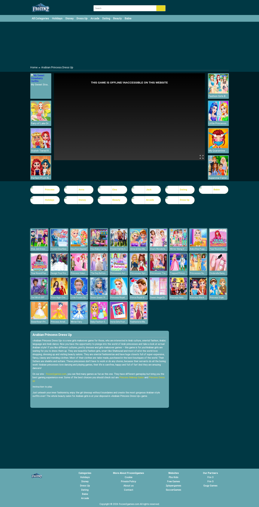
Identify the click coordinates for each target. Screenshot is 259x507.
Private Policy (128, 481)
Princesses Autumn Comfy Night (126, 273)
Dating (106, 18)
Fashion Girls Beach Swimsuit (218, 96)
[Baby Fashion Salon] (99, 318)
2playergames (173, 485)
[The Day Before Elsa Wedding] (99, 269)
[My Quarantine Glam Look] (218, 147)
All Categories (40, 18)
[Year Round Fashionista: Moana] (39, 269)
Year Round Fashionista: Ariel (224, 249)
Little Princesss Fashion (218, 123)
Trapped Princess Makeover (183, 273)
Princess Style (217, 297)
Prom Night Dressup (60, 297)
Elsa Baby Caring (98, 249)
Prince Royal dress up (140, 297)
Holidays (57, 18)
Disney (69, 18)
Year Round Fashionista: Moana (46, 273)
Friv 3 (210, 477)
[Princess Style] (218, 294)
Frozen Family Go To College (123, 249)
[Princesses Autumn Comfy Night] (118, 269)
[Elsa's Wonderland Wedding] (158, 245)
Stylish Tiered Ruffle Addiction (41, 150)
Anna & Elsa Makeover (140, 249)
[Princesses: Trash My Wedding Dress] (158, 269)
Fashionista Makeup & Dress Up (145, 322)
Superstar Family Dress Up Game (218, 177)
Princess (49, 189)
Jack (148, 189)
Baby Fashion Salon (100, 322)
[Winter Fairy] (79, 318)
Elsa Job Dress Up (39, 249)
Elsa (114, 189)
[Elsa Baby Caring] (99, 245)
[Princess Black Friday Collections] (198, 294)
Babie (128, 18)
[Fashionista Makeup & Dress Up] (138, 318)
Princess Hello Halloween (182, 297)
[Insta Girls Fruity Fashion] (118, 318)
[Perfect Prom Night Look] (41, 174)
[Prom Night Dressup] (59, 294)
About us (129, 485)
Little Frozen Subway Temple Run (87, 297)
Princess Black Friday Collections (206, 297)
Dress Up (82, 18)
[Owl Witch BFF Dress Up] (39, 294)
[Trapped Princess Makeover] (178, 269)
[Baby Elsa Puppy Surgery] (198, 245)
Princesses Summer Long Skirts (205, 273)
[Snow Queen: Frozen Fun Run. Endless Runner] (99, 294)
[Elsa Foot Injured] (79, 245)
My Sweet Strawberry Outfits (41, 84)
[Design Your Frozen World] (59, 269)
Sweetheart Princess (41, 322)
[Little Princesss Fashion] (218, 120)
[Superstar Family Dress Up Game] (218, 174)
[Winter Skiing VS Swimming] (178, 245)
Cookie (128, 477)
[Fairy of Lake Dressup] (41, 120)
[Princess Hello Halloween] (178, 294)
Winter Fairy (76, 322)
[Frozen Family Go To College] (118, 245)
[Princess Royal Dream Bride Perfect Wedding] (118, 294)
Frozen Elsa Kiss (58, 249)
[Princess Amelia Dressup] (59, 318)
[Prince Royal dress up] (138, 294)
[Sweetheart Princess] (39, 318)
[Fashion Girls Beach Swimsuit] (218, 92)
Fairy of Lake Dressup (41, 123)
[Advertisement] (129, 43)
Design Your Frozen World (63, 273)
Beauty (117, 18)
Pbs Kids (173, 477)
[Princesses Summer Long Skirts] (198, 269)
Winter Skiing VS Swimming (183, 249)
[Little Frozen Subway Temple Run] (79, 294)
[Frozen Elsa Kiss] (59, 245)
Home (34, 67)
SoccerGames (173, 489)
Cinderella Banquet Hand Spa (223, 273)
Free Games (173, 481)
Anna (81, 189)
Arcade (95, 18)
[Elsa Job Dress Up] (39, 245)
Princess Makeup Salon (131, 377)
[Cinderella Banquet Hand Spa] (218, 269)
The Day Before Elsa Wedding (105, 273)
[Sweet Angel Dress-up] (158, 294)
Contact (128, 489)
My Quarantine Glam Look (218, 150)
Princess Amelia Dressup (63, 322)
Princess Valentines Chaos (84, 273)
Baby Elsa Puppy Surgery (202, 249)
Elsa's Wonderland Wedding (163, 249)
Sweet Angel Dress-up (161, 297)
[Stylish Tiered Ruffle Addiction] (41, 147)
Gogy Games (210, 485)
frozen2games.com (56, 374)
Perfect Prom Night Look (41, 177)
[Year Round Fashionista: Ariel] (218, 245)
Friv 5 (210, 481)
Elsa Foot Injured (78, 249)
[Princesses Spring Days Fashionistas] (138, 269)
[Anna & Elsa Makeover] (138, 245)
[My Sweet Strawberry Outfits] (41, 81)
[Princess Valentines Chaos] (79, 269)
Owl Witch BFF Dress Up (42, 297)
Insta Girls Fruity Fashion (122, 322)
